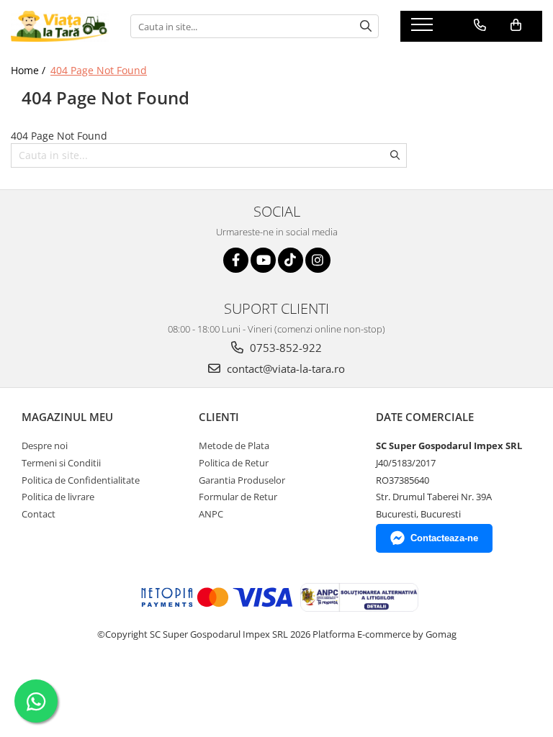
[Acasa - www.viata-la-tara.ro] (60, 26)
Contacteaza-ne (444, 538)
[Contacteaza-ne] (480, 25)
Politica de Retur (234, 462)
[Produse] (423, 29)
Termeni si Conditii (61, 462)
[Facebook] (235, 260)
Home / (29, 70)
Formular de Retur (238, 496)
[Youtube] (263, 260)
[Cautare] (366, 26)
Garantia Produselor (242, 480)
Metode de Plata (234, 445)
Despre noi (45, 445)
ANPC (211, 513)
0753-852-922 (284, 347)
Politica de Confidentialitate (81, 480)
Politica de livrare (58, 496)
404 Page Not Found (98, 70)
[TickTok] (290, 260)
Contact (38, 513)
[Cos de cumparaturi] (515, 25)
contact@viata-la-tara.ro (284, 368)
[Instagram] (318, 260)
